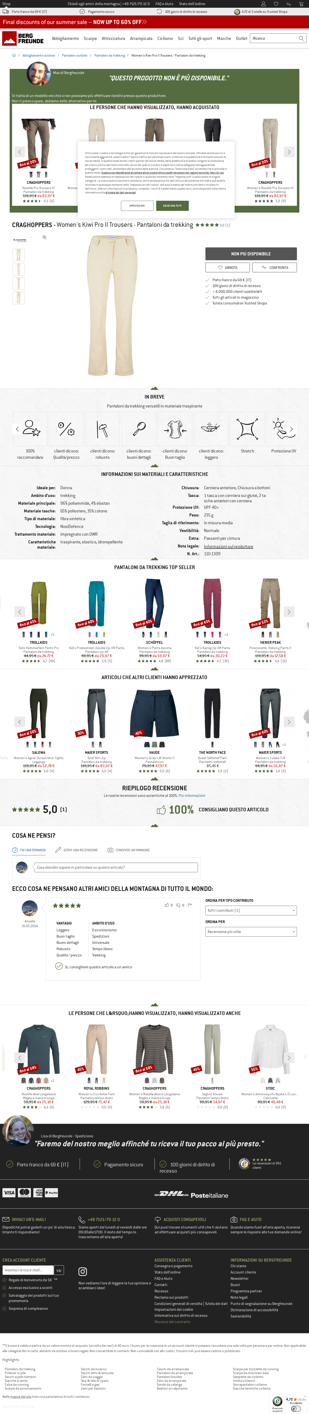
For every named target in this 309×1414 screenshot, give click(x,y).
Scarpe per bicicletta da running (256, 1369)
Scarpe (90, 38)
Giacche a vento (16, 1380)
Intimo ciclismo (244, 1380)
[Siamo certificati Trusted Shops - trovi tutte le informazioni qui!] (245, 1164)
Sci (180, 38)
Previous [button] (17, 429)
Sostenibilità (241, 1316)
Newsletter (239, 1278)
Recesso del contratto (172, 1321)
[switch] (296, 1409)
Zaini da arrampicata (171, 1380)
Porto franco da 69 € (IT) (29, 11)
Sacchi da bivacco (93, 1369)
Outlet (241, 38)
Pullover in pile (15, 1373)
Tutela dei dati (216, 1303)
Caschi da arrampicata (173, 1369)
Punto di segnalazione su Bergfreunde (261, 1303)
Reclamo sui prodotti (171, 1297)
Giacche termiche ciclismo (252, 1388)
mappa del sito (20, 1396)
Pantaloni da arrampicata (175, 1373)
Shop (6, 3)
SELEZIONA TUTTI (172, 205)
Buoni (235, 1284)
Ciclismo (165, 38)
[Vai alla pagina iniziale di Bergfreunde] (24, 38)
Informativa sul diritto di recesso (180, 1315)
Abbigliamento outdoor (39, 55)
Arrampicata (141, 38)
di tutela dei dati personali (120, 192)
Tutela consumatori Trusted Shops (239, 303)
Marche (224, 38)
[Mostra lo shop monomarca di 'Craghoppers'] (20, 240)
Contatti (160, 1284)
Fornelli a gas (90, 1384)
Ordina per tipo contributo (229, 900)
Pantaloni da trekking (109, 55)
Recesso (161, 1291)
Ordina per (215, 921)
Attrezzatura (113, 38)
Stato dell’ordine (167, 1272)
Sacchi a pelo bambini (20, 1377)
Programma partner (246, 1291)
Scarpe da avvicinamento (23, 1388)
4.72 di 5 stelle (264, 11)
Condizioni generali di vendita (178, 1303)
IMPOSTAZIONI (137, 205)
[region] (156, 179)
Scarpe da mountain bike (251, 1373)
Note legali (239, 1297)
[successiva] (289, 152)
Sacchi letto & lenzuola (97, 1373)
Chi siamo (238, 1266)
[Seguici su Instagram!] (86, 1273)
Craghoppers (32, 225)
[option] (114, 305)
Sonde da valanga (169, 1384)
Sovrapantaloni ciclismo (250, 1384)
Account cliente (243, 1272)
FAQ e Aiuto (163, 1278)
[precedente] (19, 152)
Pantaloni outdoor (75, 55)
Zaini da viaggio (92, 1377)
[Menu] (305, 1397)
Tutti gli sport (200, 38)
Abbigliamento (65, 38)
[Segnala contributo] (190, 905)
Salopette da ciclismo (248, 1377)
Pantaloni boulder (169, 1377)
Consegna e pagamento (173, 1266)
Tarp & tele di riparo (94, 1380)
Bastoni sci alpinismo (172, 1388)
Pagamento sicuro (101, 11)
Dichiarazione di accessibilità (254, 1310)
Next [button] (291, 429)
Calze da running (17, 1384)
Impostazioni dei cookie (173, 1309)
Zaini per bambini (93, 1388)
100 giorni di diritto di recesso (186, 11)
